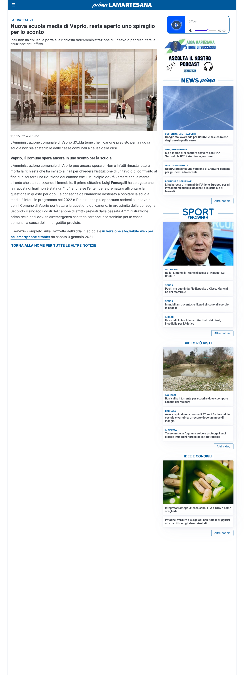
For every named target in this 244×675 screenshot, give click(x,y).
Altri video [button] (223, 446)
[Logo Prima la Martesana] (122, 5)
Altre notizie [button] (222, 201)
